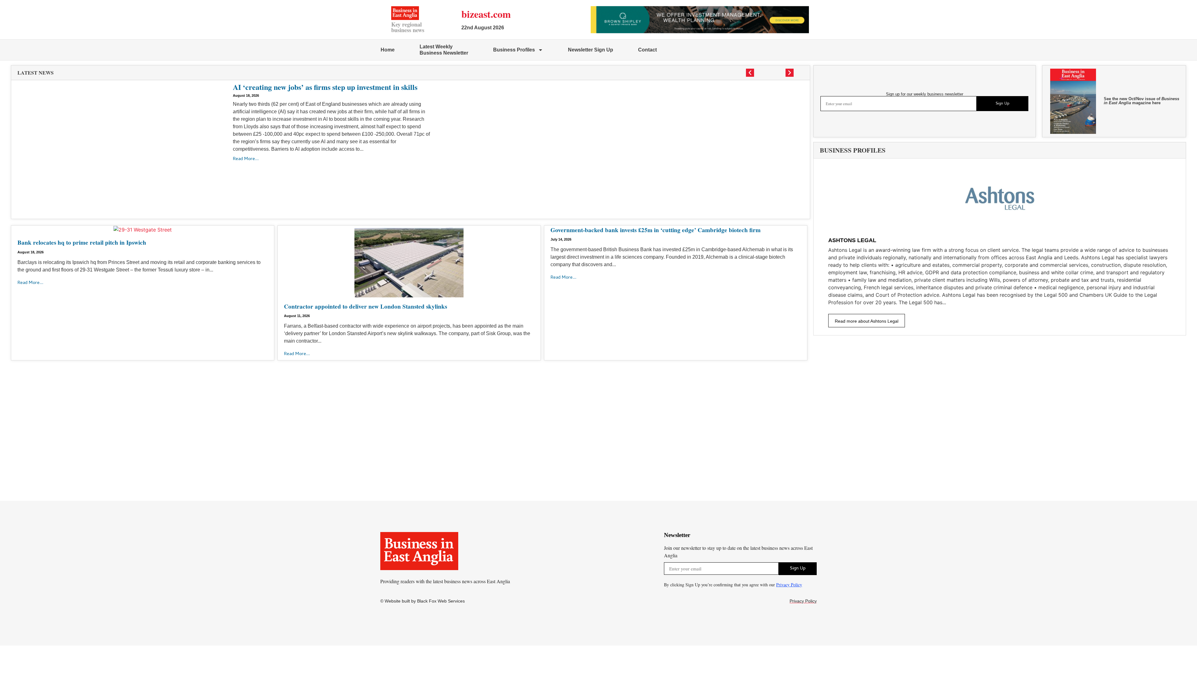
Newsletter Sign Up (590, 49)
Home (388, 49)
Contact (647, 49)
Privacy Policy (789, 585)
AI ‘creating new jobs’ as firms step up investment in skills (325, 86)
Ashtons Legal (852, 240)
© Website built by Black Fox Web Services (422, 600)
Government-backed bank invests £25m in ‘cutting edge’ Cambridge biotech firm (655, 230)
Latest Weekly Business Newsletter (444, 50)
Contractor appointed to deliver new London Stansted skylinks (365, 306)
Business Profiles (514, 49)
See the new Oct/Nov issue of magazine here (1141, 100)
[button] (750, 73)
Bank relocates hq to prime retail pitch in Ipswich (81, 242)
